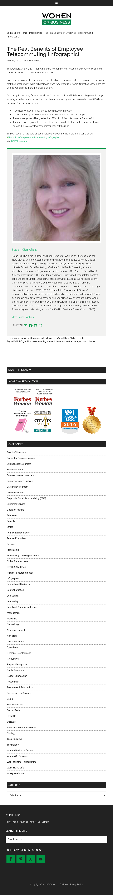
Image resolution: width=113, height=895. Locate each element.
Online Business (15, 641)
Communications (15, 492)
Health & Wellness (16, 567)
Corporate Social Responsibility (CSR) (26, 498)
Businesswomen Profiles (20, 481)
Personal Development (19, 653)
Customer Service (16, 504)
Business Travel (15, 469)
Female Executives (16, 538)
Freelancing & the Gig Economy (23, 555)
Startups (11, 721)
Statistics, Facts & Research (43, 338)
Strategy (11, 733)
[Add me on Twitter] (26, 326)
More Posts (18, 317)
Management (13, 613)
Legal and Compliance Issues (22, 607)
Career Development (17, 486)
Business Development (19, 463)
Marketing (12, 618)
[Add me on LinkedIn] (35, 326)
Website (30, 317)
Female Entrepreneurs (18, 532)
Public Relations (15, 670)
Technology (13, 744)
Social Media (13, 710)
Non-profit (12, 635)
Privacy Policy (76, 884)
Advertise (24, 822)
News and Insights (16, 630)
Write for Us (34, 822)
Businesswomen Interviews (21, 475)
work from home (87, 341)
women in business (56, 341)
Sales (10, 698)
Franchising (13, 549)
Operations (12, 647)
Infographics (24, 338)
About (15, 822)
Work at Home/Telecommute (70, 338)
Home (8, 822)
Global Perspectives (17, 561)
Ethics (10, 527)
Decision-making (15, 509)
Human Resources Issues (20, 572)
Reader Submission (17, 676)
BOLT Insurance (19, 141)
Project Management (17, 664)
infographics (25, 341)
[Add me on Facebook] (31, 326)
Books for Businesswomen (21, 458)
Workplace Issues (16, 773)
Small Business (15, 704)
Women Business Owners (20, 750)
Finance (11, 544)
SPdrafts (11, 716)
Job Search (13, 595)
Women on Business (56, 18)
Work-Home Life (15, 767)
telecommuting (39, 341)
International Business (18, 584)
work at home (72, 341)
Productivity (13, 658)
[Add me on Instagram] (40, 326)
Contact (45, 822)
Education (12, 515)
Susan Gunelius (24, 249)
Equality (11, 521)
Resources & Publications (20, 687)
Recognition (13, 681)
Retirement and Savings (19, 693)
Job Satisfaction (15, 590)
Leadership (13, 601)
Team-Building (14, 739)
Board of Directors (16, 452)
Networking (13, 624)
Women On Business (17, 756)
